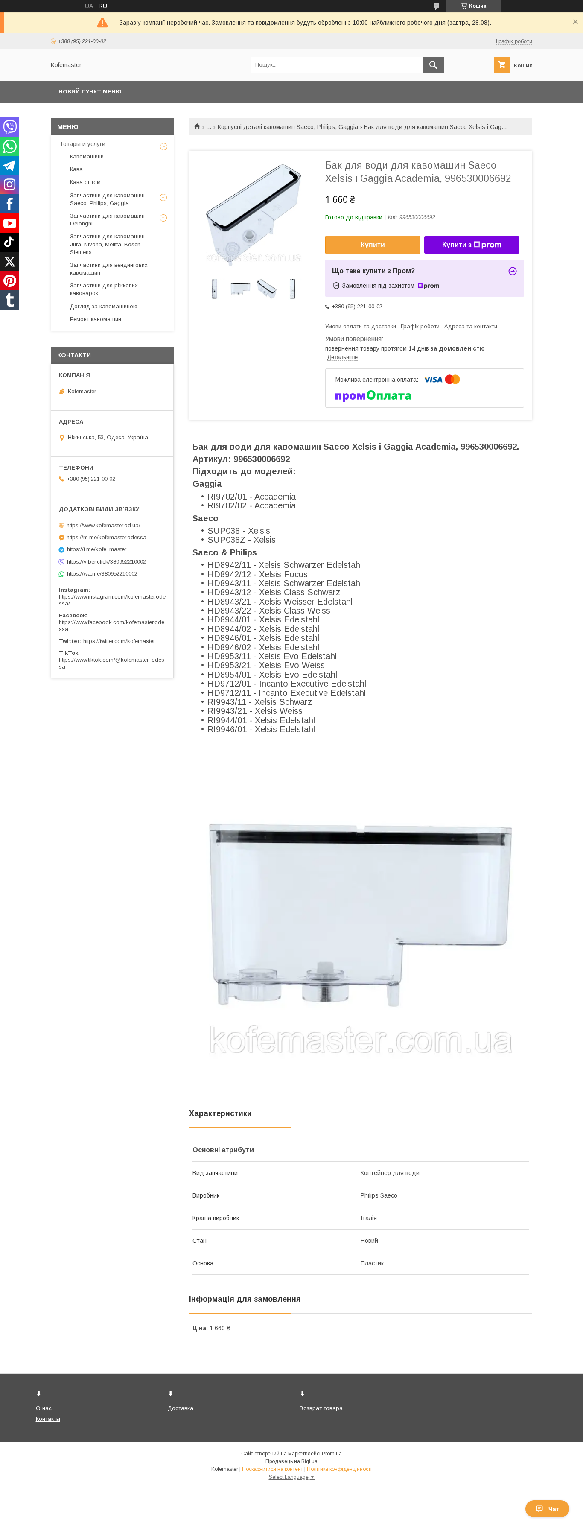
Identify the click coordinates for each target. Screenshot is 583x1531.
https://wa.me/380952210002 (102, 573)
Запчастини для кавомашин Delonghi (107, 220)
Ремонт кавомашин (95, 319)
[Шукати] (433, 65)
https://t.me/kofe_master (96, 549)
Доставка (180, 1408)
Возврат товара (321, 1408)
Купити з (457, 244)
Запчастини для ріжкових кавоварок (104, 289)
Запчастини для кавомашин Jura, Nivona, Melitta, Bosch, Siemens (107, 244)
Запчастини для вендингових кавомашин (109, 269)
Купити (373, 244)
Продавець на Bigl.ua (291, 1461)
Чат (553, 1508)
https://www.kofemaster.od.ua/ (103, 525)
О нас (44, 1408)
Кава (76, 169)
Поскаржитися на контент (272, 1469)
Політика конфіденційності (339, 1469)
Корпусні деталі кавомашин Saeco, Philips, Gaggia (288, 126)
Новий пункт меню (90, 91)
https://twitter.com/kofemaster (119, 641)
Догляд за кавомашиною (103, 306)
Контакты (48, 1419)
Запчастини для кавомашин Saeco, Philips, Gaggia (107, 199)
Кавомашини (87, 156)
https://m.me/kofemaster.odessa (106, 537)
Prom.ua (332, 1454)
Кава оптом (85, 182)
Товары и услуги (82, 143)
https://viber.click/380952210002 (106, 561)
